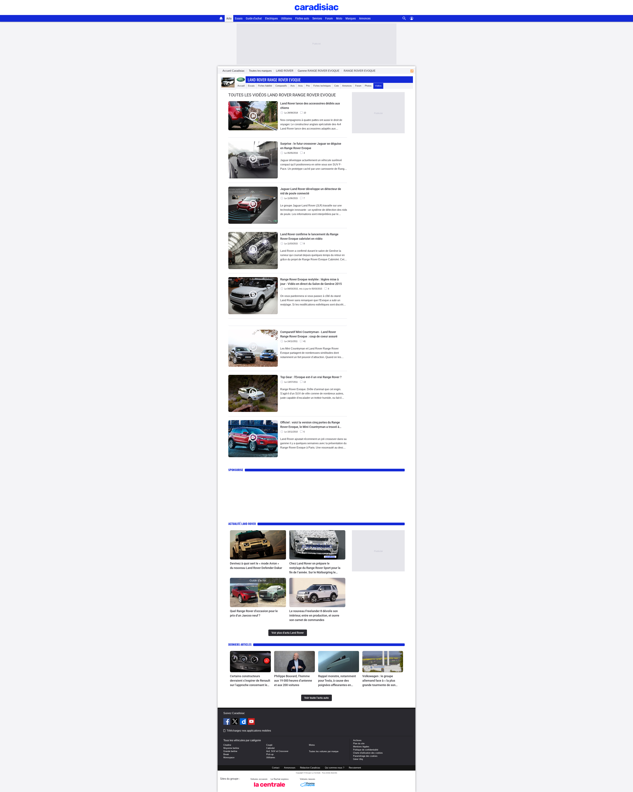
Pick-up (269, 754)
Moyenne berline (231, 748)
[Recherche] (404, 18)
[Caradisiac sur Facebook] (227, 722)
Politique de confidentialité (365, 750)
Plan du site (358, 743)
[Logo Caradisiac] (316, 13)
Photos (368, 86)
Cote (336, 86)
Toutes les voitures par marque (323, 751)
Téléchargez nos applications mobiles (249, 730)
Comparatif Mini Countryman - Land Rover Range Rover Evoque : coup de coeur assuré (308, 334)
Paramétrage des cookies (365, 756)
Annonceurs (289, 767)
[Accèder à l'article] (258, 545)
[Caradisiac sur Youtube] (251, 722)
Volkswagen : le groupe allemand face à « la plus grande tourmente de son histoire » (378, 680)
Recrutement (355, 767)
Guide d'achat (254, 18)
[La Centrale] (269, 787)
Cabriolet (270, 748)
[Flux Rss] (412, 71)
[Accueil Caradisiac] (221, 18)
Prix (308, 86)
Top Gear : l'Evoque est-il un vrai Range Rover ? (311, 377)
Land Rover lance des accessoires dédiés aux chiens (310, 106)
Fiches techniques (322, 86)
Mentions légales (361, 746)
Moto (339, 18)
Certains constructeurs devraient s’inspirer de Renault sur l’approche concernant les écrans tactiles (250, 680)
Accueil (241, 86)
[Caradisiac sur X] (235, 722)
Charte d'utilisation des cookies (368, 753)
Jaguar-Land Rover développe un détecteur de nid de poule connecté (310, 191)
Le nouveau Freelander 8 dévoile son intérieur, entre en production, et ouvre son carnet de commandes (314, 615)
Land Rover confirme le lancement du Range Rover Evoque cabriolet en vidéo (309, 236)
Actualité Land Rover (242, 524)
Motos (312, 745)
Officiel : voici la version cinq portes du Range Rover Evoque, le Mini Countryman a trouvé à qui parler (310, 425)
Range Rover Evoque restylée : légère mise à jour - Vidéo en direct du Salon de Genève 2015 (311, 282)
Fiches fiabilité (265, 86)
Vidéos (378, 86)
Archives (357, 740)
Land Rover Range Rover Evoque (274, 80)
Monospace (228, 757)
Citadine (227, 745)
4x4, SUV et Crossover (277, 751)
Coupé (269, 745)
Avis (292, 86)
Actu (229, 18)
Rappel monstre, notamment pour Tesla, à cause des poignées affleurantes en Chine (337, 680)
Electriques (271, 18)
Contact (275, 767)
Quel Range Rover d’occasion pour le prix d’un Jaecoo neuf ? (254, 613)
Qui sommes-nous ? (334, 767)
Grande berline (230, 751)
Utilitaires (286, 18)
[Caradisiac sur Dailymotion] (243, 722)
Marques (351, 18)
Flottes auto (302, 18)
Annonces (365, 18)
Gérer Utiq (358, 759)
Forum (329, 18)
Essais (238, 18)
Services (317, 18)
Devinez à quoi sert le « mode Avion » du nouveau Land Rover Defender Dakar (256, 566)
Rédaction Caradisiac (310, 767)
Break (226, 754)
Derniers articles (240, 644)
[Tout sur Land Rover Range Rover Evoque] (228, 87)
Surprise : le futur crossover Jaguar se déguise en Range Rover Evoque (310, 146)
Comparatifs (281, 86)
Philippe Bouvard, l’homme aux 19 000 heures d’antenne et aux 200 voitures (293, 680)
